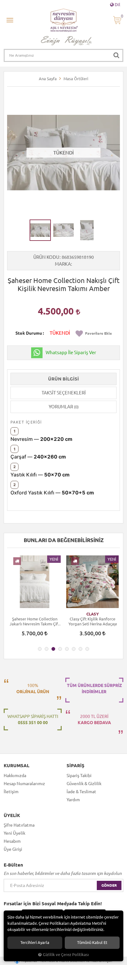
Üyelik (12, 815)
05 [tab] (67, 649)
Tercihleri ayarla (34, 942)
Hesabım (12, 841)
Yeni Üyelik (14, 833)
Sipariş (75, 765)
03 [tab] (53, 649)
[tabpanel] (34, 598)
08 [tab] (87, 649)
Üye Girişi (13, 849)
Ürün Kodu (46, 257)
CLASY (92, 614)
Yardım (73, 799)
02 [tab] (46, 649)
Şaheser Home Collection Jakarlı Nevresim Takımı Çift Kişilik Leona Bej (34, 621)
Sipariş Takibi (79, 775)
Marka (63, 264)
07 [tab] (80, 649)
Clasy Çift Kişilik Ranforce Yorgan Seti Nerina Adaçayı (92, 621)
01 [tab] (40, 649)
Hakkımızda (15, 775)
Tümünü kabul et (92, 942)
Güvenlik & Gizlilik (84, 783)
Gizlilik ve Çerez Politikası (66, 954)
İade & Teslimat (81, 791)
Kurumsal (16, 765)
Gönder (109, 885)
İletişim (11, 791)
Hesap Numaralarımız (24, 783)
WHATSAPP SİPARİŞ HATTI (32, 719)
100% (32, 688)
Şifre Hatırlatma (19, 825)
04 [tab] (60, 649)
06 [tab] (74, 649)
